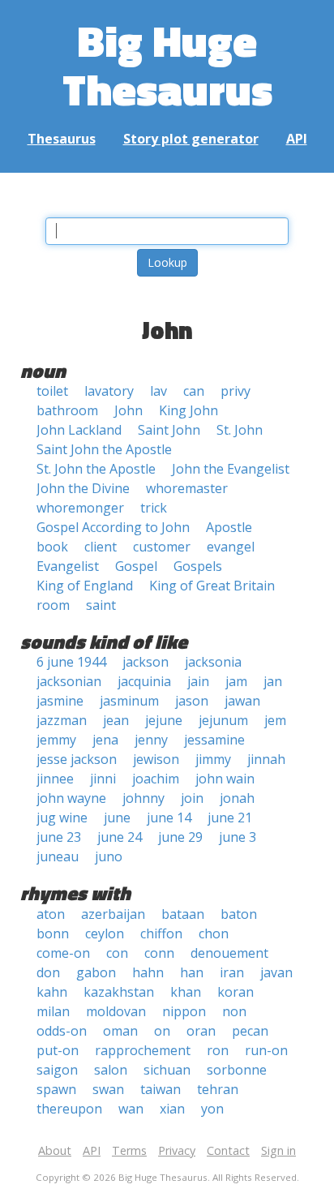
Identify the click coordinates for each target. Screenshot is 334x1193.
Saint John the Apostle (104, 449)
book (52, 547)
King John (188, 410)
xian (172, 1109)
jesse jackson (76, 759)
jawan (242, 701)
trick (153, 508)
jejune (163, 720)
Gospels (197, 566)
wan (130, 1109)
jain (198, 681)
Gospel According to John (113, 527)
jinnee (55, 778)
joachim (155, 778)
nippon (184, 1011)
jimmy (213, 759)
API (296, 139)
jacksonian (68, 681)
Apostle (229, 527)
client (100, 547)
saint (101, 605)
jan (272, 681)
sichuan (167, 1070)
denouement (229, 953)
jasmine (60, 701)
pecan (250, 1031)
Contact (228, 1150)
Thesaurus (62, 139)
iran (232, 972)
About (54, 1150)
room (53, 605)
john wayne (71, 798)
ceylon (104, 933)
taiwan (160, 1089)
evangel (231, 547)
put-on (57, 1050)
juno (108, 856)
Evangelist (67, 566)
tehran (217, 1089)
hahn (148, 972)
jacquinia (144, 681)
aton (50, 914)
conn (159, 953)
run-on (266, 1050)
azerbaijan (113, 914)
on (162, 1031)
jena (105, 740)
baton (239, 914)
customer (162, 547)
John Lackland (79, 430)
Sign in (278, 1150)
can (193, 391)
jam (236, 681)
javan (276, 972)
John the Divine (83, 488)
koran (235, 992)
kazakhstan (119, 992)
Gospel (136, 566)
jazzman (61, 720)
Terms (129, 1150)
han (191, 972)
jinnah (266, 759)
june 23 (58, 837)
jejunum (223, 720)
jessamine (214, 740)
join (192, 798)
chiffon (161, 933)
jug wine (62, 817)
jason (191, 701)
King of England (84, 585)
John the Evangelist (230, 469)
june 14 (169, 817)
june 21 (230, 817)
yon (212, 1109)
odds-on (61, 1031)
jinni (103, 778)
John (128, 410)
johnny (143, 798)
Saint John (169, 430)
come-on (63, 953)
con (117, 953)
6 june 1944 (71, 662)
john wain (225, 778)
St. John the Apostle (96, 469)
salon (110, 1070)
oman (120, 1031)
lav (158, 391)
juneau (57, 856)
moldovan (116, 1011)
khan (185, 992)
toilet (52, 391)
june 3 (237, 837)
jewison (156, 759)
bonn (52, 933)
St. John (239, 430)
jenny (151, 740)
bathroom (67, 410)
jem (275, 720)
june (117, 817)
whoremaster (187, 488)
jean (116, 720)
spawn (56, 1089)
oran (201, 1031)
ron (218, 1050)
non (234, 1011)
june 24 (119, 837)
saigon (57, 1070)
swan (108, 1089)
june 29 (180, 837)
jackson (145, 662)
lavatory (109, 391)
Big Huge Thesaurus (167, 64)
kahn (51, 992)
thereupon (69, 1109)
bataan (182, 914)
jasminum (129, 701)
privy (235, 391)
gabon (96, 972)
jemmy (56, 740)
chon (214, 933)
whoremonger (80, 508)
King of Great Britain (212, 585)
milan (53, 1011)
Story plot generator (191, 139)
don (48, 972)
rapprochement (143, 1050)
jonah (237, 798)
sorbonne (237, 1070)
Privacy (176, 1150)
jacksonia (213, 662)
